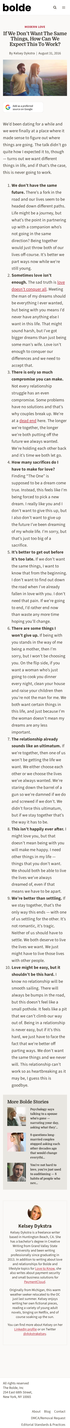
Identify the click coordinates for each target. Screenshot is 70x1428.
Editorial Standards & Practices (43, 1424)
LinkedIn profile (25, 1329)
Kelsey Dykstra (24, 53)
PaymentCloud (34, 1281)
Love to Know (45, 1268)
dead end (27, 421)
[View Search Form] (55, 7)
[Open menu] (63, 7)
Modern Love (35, 27)
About (36, 1411)
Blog (47, 1411)
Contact (59, 1411)
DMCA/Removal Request (48, 1418)
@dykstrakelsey (34, 1333)
